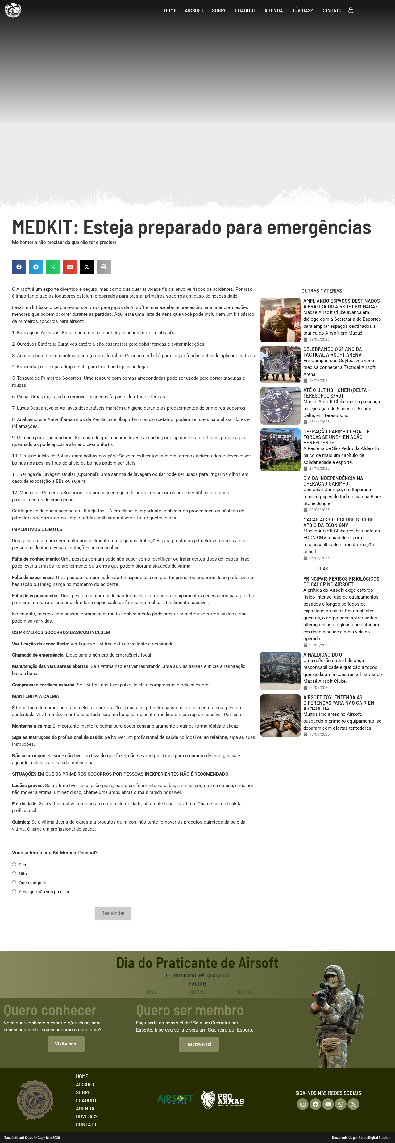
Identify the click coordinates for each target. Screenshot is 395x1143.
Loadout (245, 10)
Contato (331, 10)
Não (23, 874)
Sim (22, 865)
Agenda (273, 10)
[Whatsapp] (341, 1104)
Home (170, 10)
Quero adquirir (32, 883)
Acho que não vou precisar (44, 892)
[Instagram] (303, 1104)
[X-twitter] (353, 1104)
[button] (19, 267)
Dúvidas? (302, 10)
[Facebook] (315, 1104)
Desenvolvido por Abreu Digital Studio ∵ (361, 1137)
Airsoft (194, 10)
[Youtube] (328, 1104)
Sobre (219, 10)
